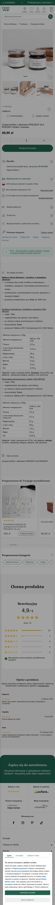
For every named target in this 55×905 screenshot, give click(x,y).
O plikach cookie (33, 856)
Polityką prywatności (20, 868)
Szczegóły (19, 856)
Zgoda (9, 856)
